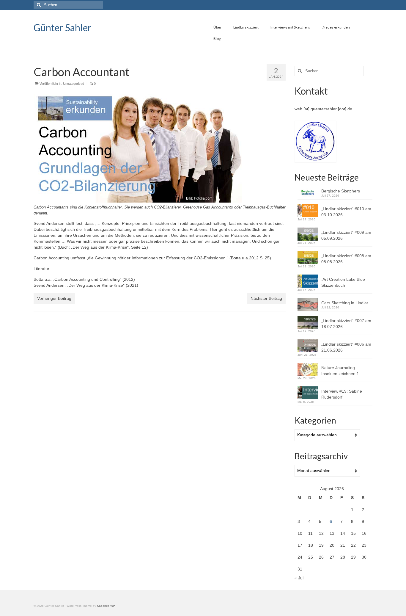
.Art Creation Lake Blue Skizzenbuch (343, 282)
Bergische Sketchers (340, 191)
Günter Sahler (63, 27)
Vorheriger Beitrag (54, 298)
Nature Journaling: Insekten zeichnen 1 (340, 370)
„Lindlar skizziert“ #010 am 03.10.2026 (346, 211)
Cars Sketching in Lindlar (344, 302)
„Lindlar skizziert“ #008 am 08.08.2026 (346, 258)
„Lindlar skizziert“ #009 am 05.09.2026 (346, 235)
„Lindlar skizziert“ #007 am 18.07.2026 (346, 323)
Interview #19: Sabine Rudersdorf (341, 394)
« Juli (299, 578)
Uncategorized (73, 83)
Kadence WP (106, 605)
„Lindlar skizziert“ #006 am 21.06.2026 (346, 347)
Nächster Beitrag (266, 298)
